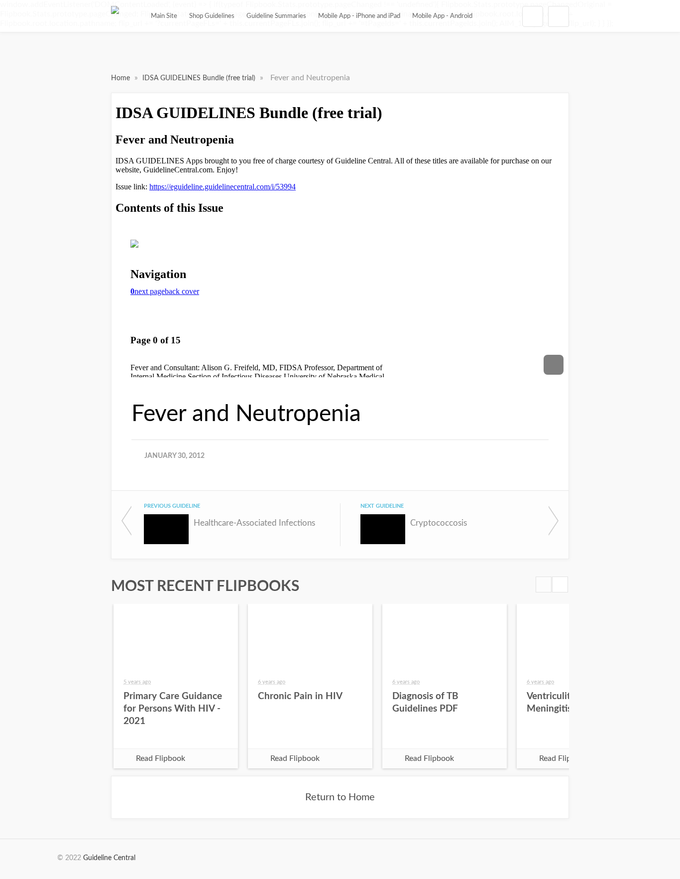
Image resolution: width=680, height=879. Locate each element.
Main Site (164, 16)
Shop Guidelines (211, 16)
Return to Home (340, 797)
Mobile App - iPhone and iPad (359, 16)
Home (121, 78)
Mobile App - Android (442, 16)
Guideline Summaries (276, 16)
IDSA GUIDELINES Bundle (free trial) (199, 78)
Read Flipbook (160, 758)
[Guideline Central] (115, 16)
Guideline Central (109, 858)
